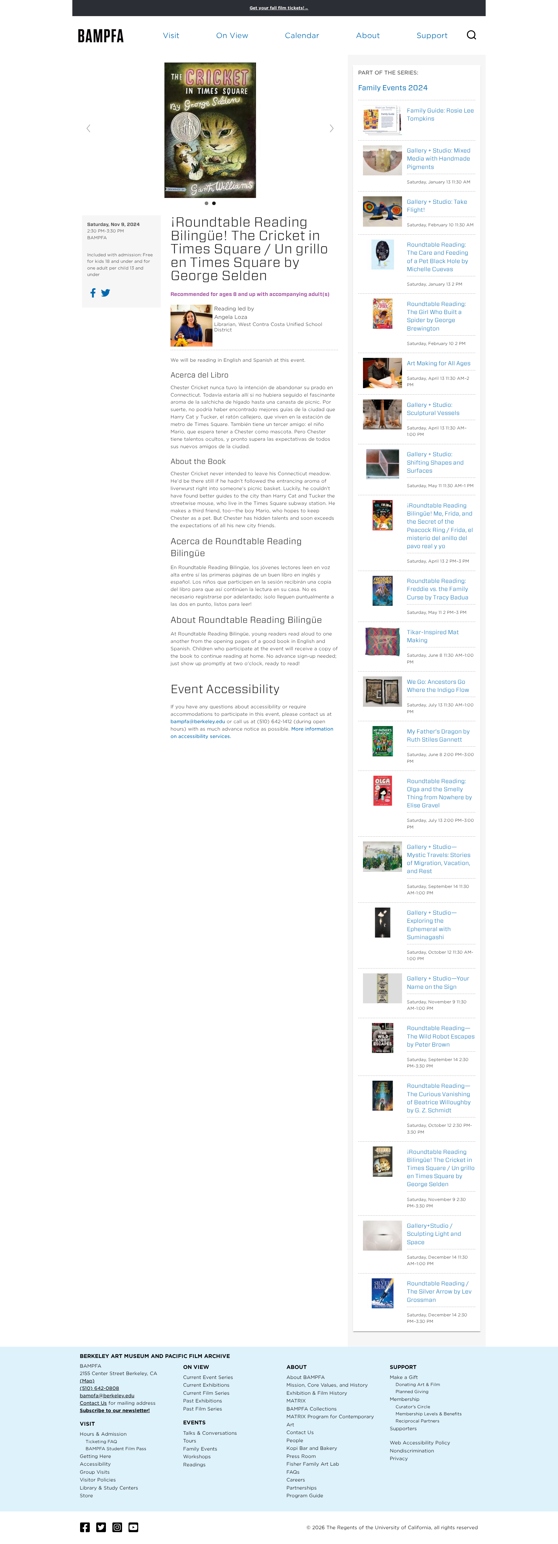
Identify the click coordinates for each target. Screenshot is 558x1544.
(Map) (87, 1380)
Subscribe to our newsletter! (115, 1410)
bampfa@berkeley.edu (197, 721)
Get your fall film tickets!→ (279, 7)
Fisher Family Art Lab (312, 1464)
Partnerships (301, 1487)
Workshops (197, 1456)
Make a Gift (404, 1377)
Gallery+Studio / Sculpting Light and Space (434, 1233)
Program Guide (304, 1495)
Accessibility (95, 1464)
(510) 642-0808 (99, 1388)
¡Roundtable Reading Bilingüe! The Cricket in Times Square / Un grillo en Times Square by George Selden (441, 1168)
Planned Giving (412, 1391)
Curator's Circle (413, 1406)
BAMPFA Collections (311, 1408)
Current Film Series (206, 1393)
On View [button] (232, 35)
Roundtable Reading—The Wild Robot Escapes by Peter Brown (441, 1036)
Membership (404, 1399)
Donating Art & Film (418, 1384)
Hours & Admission (103, 1434)
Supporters (403, 1428)
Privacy (399, 1458)
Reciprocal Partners (417, 1421)
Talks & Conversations (210, 1433)
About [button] (368, 35)
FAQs (293, 1472)
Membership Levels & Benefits (429, 1413)
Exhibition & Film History (316, 1393)
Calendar (302, 35)
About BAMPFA (305, 1377)
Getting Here (95, 1456)
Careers (295, 1479)
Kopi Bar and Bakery (311, 1448)
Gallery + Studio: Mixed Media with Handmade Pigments (438, 158)
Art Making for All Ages (438, 363)
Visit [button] (171, 35)
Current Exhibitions (206, 1385)
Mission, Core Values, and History (327, 1385)
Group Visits (95, 1472)
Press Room (301, 1456)
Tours (189, 1440)
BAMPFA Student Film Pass (116, 1448)
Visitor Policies (98, 1479)
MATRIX (296, 1400)
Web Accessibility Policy (420, 1442)
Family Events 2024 (393, 87)
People (294, 1440)
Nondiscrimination (412, 1450)
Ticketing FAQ (101, 1441)
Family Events (200, 1448)
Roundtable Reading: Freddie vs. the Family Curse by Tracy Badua (438, 588)
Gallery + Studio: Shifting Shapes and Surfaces (435, 462)
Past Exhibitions (202, 1400)
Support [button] (432, 35)
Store (86, 1495)
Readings (194, 1464)
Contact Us (93, 1403)
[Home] (107, 35)
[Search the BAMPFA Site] (476, 35)
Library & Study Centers (109, 1487)
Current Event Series (208, 1377)
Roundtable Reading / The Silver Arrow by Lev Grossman (439, 1291)
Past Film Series (202, 1408)
